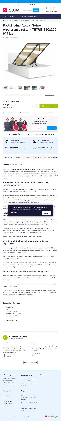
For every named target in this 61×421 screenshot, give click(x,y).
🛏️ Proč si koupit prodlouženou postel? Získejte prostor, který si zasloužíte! (28, 397)
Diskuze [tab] (18, 157)
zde (40, 209)
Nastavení (14, 212)
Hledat (36, 10)
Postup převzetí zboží (26, 381)
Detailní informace (49, 95)
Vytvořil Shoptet (54, 418)
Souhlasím (46, 213)
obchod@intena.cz (7, 406)
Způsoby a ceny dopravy (8, 382)
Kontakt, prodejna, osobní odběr (10, 378)
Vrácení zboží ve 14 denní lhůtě (28, 383)
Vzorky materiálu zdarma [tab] (50, 157)
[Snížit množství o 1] (36, 107)
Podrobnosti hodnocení (22, 37)
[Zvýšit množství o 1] (36, 105)
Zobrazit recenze (19, 338)
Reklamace (23, 385)
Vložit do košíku (50, 106)
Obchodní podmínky (7, 380)
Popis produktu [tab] (8, 157)
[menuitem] (11, 16)
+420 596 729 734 (8, 403)
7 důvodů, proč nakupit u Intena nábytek (9, 385)
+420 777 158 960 (8, 401)
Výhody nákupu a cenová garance (29, 378)
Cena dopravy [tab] (38, 157)
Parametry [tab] (28, 157)
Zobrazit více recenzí (30, 362)
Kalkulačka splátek (9, 107)
